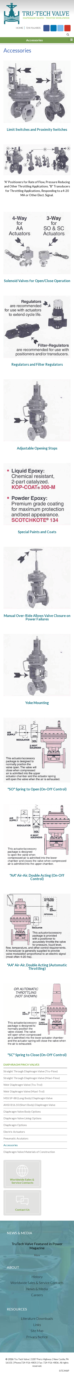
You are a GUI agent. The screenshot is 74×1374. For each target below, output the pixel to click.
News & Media (37, 1289)
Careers (37, 1295)
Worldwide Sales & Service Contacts (22, 1181)
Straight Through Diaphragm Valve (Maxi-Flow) (31, 1078)
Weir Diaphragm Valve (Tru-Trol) (22, 1084)
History (37, 1277)
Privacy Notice (37, 1337)
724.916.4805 (33, 27)
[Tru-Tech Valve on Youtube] (67, 28)
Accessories (10, 1145)
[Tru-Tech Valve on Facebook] (46, 28)
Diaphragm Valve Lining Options (22, 1118)
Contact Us (22, 1209)
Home (19, 27)
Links (37, 1325)
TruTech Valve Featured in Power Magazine (37, 1246)
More (37, 1255)
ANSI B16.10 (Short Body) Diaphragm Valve (29, 1104)
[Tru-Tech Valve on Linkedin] (53, 28)
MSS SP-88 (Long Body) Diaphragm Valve (27, 1098)
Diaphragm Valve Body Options (22, 1111)
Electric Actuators (14, 1131)
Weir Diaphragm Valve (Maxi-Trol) (23, 1091)
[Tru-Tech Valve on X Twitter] (60, 28)
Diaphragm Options (15, 1125)
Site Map (37, 1331)
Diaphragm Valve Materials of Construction (29, 1151)
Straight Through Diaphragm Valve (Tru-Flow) (30, 1071)
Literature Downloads (37, 1318)
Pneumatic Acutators (15, 1138)
